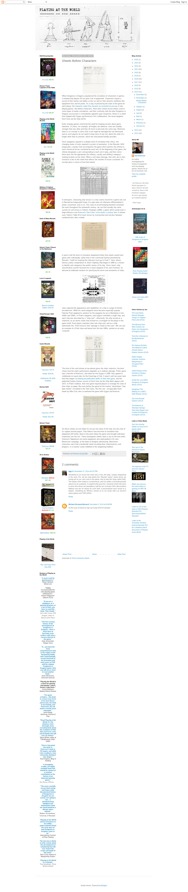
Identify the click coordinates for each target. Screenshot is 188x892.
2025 (136, 60)
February (139, 123)
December (140, 95)
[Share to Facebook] (101, 453)
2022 (136, 66)
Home (94, 554)
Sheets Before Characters (141, 102)
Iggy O (71, 471)
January (139, 126)
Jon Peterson (140, 156)
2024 (136, 63)
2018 (136, 79)
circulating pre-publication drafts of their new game (95, 379)
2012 (136, 133)
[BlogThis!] (96, 453)
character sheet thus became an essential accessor (95, 106)
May (138, 116)
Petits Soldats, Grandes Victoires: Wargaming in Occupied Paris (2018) (139, 361)
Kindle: (48, 374)
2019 (136, 76)
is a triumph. (48, 861)
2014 (136, 92)
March (138, 119)
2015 (136, 89)
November (140, 98)
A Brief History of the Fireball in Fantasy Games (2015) (139, 373)
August (139, 110)
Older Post (121, 554)
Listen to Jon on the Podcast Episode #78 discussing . (140, 511)
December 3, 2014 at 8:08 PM (101, 504)
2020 (136, 73)
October (139, 107)
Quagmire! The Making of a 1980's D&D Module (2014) (139, 391)
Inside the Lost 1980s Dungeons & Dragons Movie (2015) (140, 382)
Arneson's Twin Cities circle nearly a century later (97, 212)
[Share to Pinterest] (104, 453)
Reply (71, 497)
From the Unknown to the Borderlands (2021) (140, 338)
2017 (136, 82)
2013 (136, 130)
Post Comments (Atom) (80, 558)
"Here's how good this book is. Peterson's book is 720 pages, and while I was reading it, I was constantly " (48, 751)
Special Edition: (48, 509)
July (138, 113)
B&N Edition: (47, 533)
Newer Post (67, 554)
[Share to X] (98, 453)
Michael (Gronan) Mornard (79, 504)
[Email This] (93, 453)
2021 (136, 69)
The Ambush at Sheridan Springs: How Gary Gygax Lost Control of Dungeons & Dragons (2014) (140, 410)
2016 (136, 85)
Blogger (104, 885)
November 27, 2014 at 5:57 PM (85, 471)
